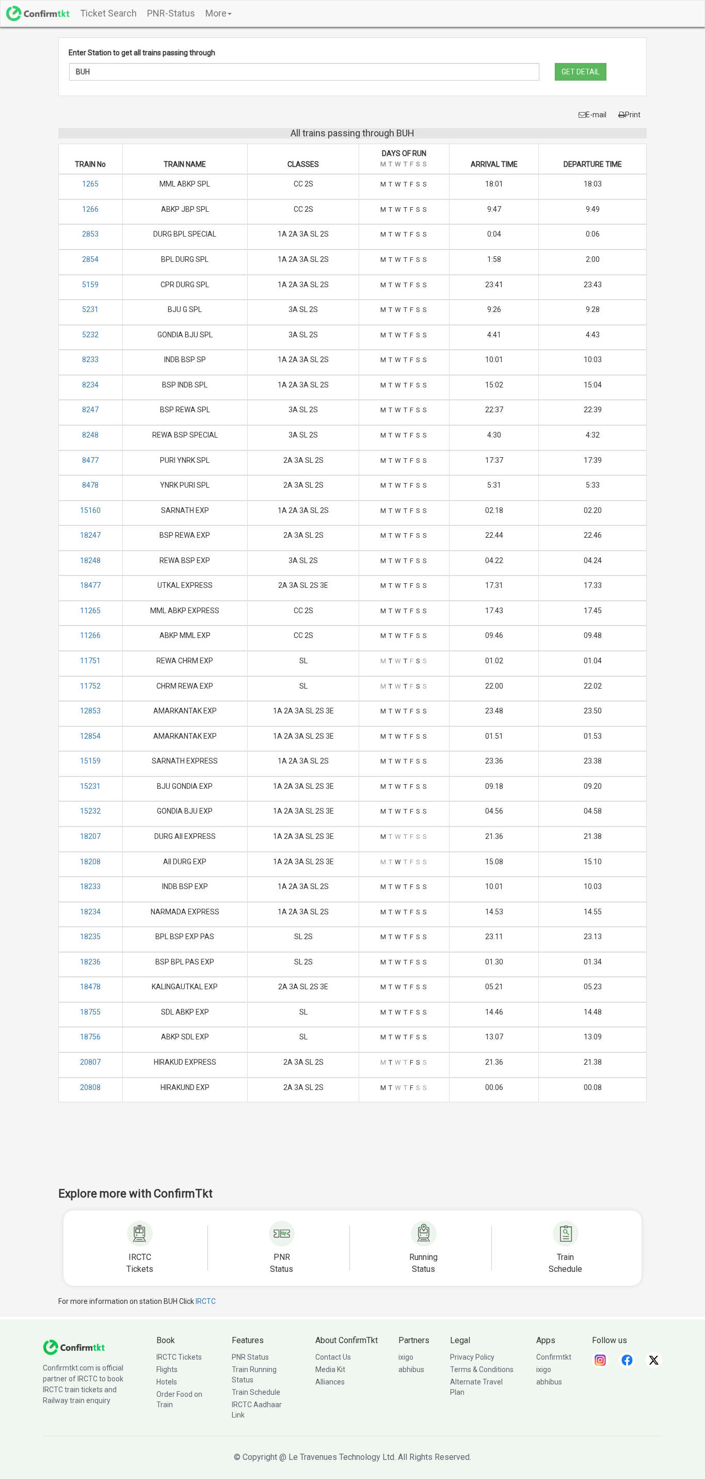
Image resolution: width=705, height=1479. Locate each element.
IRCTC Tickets (179, 1357)
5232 (90, 335)
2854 (90, 259)
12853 (90, 711)
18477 (90, 585)
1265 (90, 184)
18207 (90, 836)
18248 (90, 560)
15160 (90, 510)
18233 (90, 886)
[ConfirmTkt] (74, 1347)
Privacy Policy (472, 1357)
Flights (167, 1369)
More (216, 13)
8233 (90, 359)
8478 (90, 485)
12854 (90, 736)
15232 (90, 811)
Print (632, 115)
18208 (90, 862)
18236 (90, 962)
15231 (90, 786)
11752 (90, 686)
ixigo (405, 1357)
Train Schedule (256, 1392)
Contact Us (333, 1357)
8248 (90, 435)
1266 (90, 209)
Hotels (166, 1382)
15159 (90, 761)
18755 (90, 1012)
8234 (90, 385)
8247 (90, 410)
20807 (90, 1062)
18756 (90, 1037)
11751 (90, 661)
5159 (90, 285)
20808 (90, 1087)
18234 (90, 912)
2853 (90, 234)
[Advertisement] (352, 1151)
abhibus (411, 1369)
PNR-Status (171, 13)
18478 (90, 987)
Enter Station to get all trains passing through (142, 53)
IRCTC (206, 1301)
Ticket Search (108, 13)
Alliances (330, 1382)
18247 (90, 535)
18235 (90, 936)
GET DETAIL (581, 72)
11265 (90, 610)
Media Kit (330, 1369)
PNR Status (250, 1357)
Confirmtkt (553, 1357)
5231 (90, 309)
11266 (90, 635)
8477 (90, 460)
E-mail (596, 115)
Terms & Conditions (482, 1369)
